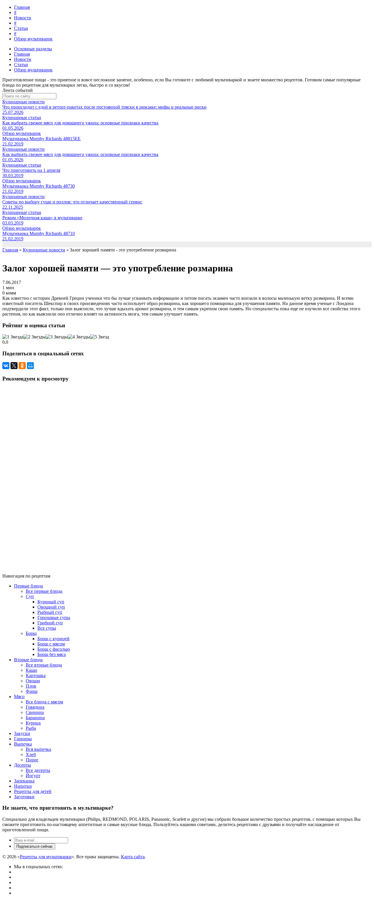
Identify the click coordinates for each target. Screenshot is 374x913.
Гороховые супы (53, 617)
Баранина (35, 717)
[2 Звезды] (34, 337)
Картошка (36, 675)
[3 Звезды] (57, 337)
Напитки (23, 786)
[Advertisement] (177, 475)
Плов (31, 686)
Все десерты (38, 770)
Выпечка (23, 743)
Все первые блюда (44, 591)
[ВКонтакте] (5, 365)
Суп (30, 596)
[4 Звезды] (79, 337)
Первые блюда (28, 585)
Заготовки (24, 796)
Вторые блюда (28, 659)
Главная (22, 7)
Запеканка (24, 780)
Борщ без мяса (51, 654)
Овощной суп (51, 606)
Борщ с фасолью (53, 649)
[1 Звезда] (12, 337)
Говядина (35, 707)
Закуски (22, 733)
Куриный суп (50, 601)
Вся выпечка (38, 749)
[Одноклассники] (22, 365)
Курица (33, 722)
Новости (22, 17)
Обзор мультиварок (33, 38)
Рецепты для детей (32, 791)
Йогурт (33, 775)
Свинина (35, 712)
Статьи (21, 28)
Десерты (22, 765)
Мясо (19, 696)
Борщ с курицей (53, 638)
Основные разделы (33, 48)
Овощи (33, 680)
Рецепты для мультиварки (46, 856)
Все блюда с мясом (44, 701)
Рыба (31, 728)
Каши (31, 670)
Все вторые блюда (44, 664)
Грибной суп (50, 622)
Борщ (31, 633)
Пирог (32, 759)
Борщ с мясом (51, 643)
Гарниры (23, 738)
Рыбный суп (49, 612)
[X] (14, 365)
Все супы (46, 628)
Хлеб (31, 754)
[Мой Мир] (30, 365)
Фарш (31, 691)
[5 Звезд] (99, 337)
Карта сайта (133, 856)
